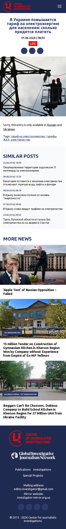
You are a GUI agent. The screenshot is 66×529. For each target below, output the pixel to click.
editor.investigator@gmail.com (33, 489)
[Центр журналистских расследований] (18, 6)
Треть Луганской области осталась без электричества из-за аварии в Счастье (26, 221)
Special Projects (33, 475)
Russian (52, 124)
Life (33, 43)
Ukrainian (9, 129)
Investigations (42, 469)
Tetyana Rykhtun (12, 333)
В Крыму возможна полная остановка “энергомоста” (26, 197)
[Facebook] (24, 51)
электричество (20, 139)
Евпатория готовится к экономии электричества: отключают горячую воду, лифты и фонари (32, 183)
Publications (23, 469)
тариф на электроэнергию (27, 136)
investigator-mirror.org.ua (33, 497)
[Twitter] (32, 51)
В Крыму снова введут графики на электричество (33, 208)
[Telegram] (40, 51)
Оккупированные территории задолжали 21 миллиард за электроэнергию (29, 169)
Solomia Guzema (11, 394)
